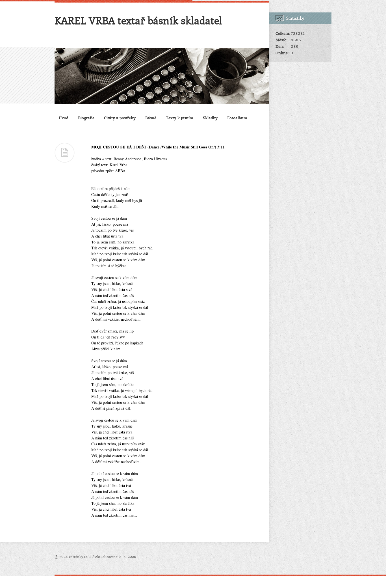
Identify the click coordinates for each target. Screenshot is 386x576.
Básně (150, 117)
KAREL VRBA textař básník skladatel (138, 20)
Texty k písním (179, 117)
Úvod (63, 117)
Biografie (86, 117)
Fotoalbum (237, 117)
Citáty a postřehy (120, 117)
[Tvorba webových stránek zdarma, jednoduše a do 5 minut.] (90, 557)
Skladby (210, 117)
